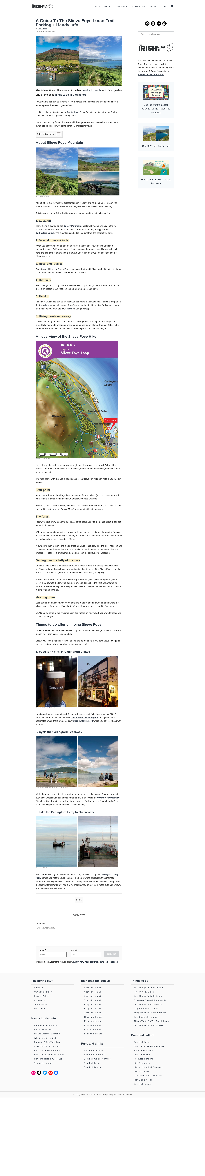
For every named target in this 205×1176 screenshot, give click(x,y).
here (47, 305)
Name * (42, 950)
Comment (40, 923)
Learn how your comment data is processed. (96, 962)
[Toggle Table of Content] (57, 134)
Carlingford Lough (45, 233)
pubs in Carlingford (83, 721)
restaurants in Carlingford (84, 717)
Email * (74, 950)
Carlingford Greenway (108, 798)
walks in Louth (92, 90)
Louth (79, 900)
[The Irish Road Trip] (55, 6)
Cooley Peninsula (72, 226)
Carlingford (72, 112)
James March (42, 29)
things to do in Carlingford (70, 94)
